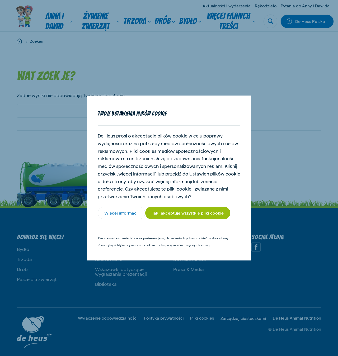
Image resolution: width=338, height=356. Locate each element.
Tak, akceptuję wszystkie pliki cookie (188, 212)
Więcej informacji (121, 212)
